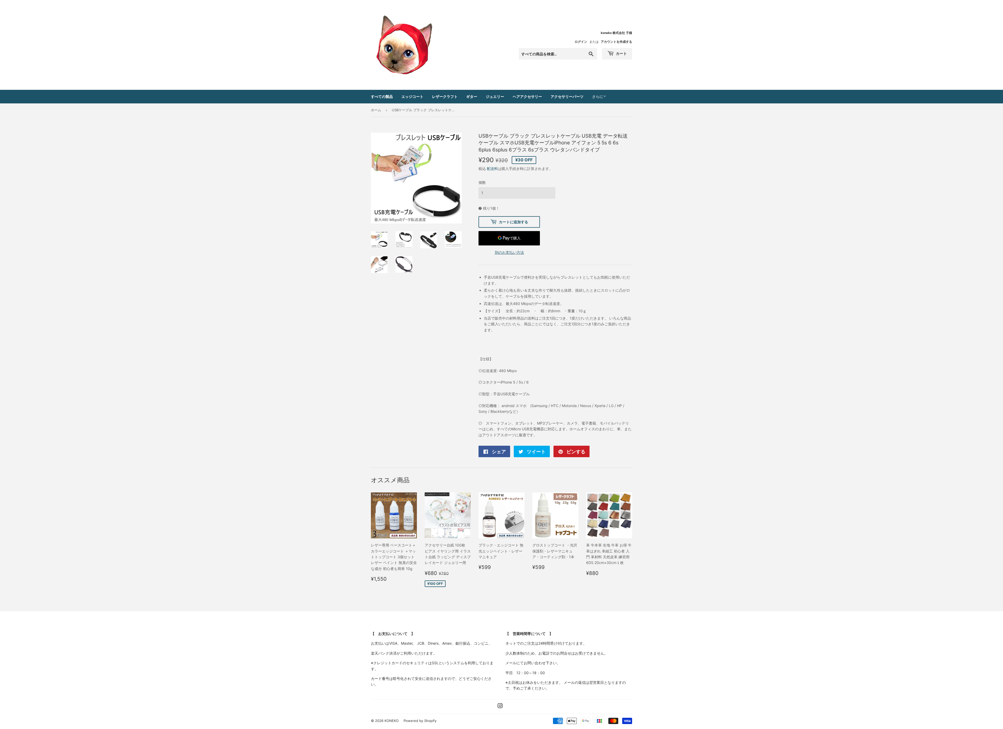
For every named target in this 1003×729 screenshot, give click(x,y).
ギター (471, 96)
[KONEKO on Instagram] (500, 706)
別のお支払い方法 (509, 252)
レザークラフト (445, 96)
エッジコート (412, 96)
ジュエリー (495, 96)
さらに (597, 96)
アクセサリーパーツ (567, 96)
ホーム (376, 110)
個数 (482, 182)
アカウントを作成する (616, 42)
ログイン (581, 42)
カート (621, 53)
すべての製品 (382, 96)
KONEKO (391, 721)
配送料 (492, 168)
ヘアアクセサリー (527, 96)
